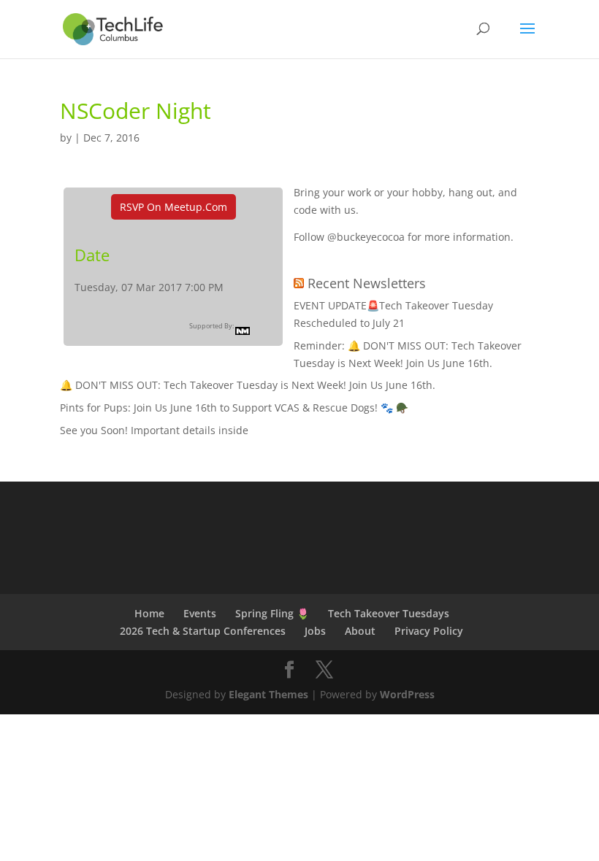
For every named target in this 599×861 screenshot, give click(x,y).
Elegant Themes (268, 694)
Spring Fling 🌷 (272, 613)
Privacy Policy (428, 631)
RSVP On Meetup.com (173, 207)
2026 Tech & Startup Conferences (203, 631)
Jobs (315, 631)
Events (199, 613)
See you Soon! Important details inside (154, 430)
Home (149, 613)
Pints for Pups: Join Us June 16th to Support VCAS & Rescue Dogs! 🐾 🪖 (234, 407)
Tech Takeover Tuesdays (388, 613)
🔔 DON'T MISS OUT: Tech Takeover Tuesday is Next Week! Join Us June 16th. (247, 385)
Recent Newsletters (367, 283)
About (360, 631)
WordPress (407, 694)
